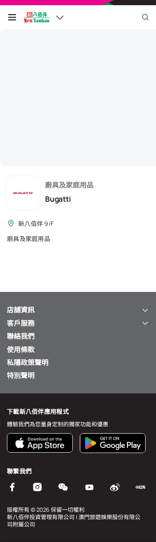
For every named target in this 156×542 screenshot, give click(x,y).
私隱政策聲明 (28, 362)
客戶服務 (21, 323)
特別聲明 (21, 375)
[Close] (145, 17)
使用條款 (21, 349)
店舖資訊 (21, 310)
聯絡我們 (21, 336)
